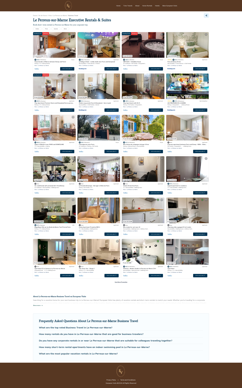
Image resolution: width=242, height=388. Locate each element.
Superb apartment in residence (177, 185)
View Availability (67, 68)
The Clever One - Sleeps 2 (87, 268)
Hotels (157, 6)
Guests (56, 28)
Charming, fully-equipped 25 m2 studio (179, 227)
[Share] (206, 15)
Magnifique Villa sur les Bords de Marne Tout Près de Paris (53, 227)
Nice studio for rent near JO (131, 227)
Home (118, 6)
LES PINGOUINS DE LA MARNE (177, 103)
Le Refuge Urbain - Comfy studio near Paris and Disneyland (97, 61)
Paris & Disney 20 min (174, 61)
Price (46, 28)
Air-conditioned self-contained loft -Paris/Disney (49, 185)
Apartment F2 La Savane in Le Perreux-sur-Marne (50, 268)
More (65, 28)
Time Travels (127, 6)
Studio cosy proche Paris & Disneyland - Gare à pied (95, 103)
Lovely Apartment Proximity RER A (89, 227)
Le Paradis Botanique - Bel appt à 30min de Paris (94, 185)
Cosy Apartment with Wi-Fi (131, 103)
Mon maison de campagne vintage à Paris (136, 144)
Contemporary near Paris (86, 144)
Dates (37, 28)
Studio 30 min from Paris (130, 185)
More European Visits (169, 6)
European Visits (111, 383)
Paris (36, 65)
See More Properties (121, 282)
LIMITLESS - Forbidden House (132, 61)
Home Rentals (147, 6)
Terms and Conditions (127, 380)
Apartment (171, 268)
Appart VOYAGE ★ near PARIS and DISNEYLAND (49, 144)
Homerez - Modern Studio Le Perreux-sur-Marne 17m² (139, 268)
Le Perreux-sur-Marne (43, 65)
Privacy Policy (111, 380)
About (137, 6)
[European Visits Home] (68, 5)
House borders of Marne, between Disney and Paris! (50, 61)
